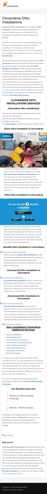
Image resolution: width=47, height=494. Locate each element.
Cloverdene (19, 95)
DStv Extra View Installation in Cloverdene (20, 174)
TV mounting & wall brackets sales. (19, 342)
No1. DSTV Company (9, 471)
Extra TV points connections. (16, 345)
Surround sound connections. (17, 340)
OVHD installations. (13, 353)
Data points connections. (15, 350)
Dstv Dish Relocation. (14, 334)
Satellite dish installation (26, 255)
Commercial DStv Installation (15, 280)
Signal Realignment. (13, 337)
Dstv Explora (11, 124)
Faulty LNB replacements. (15, 348)
